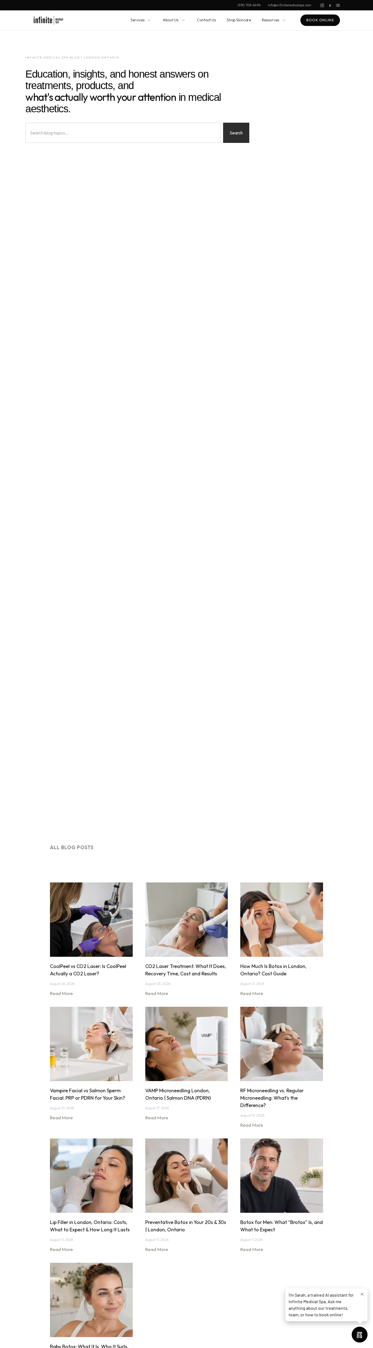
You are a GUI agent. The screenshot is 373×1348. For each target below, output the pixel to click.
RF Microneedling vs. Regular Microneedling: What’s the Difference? (272, 1097)
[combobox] (123, 133)
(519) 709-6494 (249, 5)
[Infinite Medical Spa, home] (48, 20)
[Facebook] (330, 5)
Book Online (320, 20)
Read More (61, 993)
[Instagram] (322, 5)
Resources (270, 19)
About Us (170, 19)
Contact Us (206, 19)
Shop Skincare (239, 19)
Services (137, 19)
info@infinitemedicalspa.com (289, 5)
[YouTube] (338, 5)
